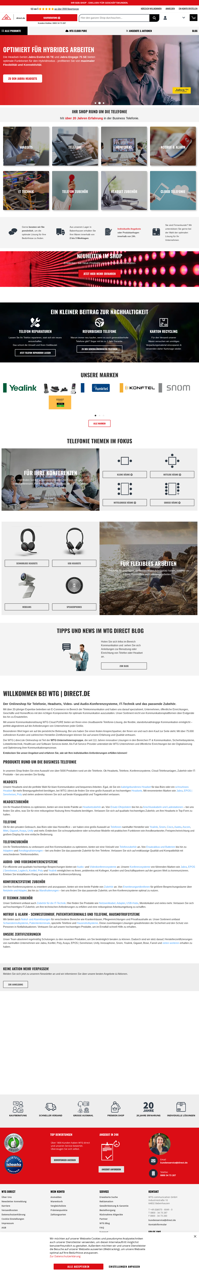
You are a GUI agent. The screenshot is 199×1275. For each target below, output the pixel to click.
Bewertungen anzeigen (65, 1160)
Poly (19, 794)
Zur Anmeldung (15, 984)
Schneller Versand (50, 1115)
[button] (174, 17)
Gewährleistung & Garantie (114, 1205)
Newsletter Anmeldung (14, 1201)
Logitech (23, 870)
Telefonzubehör (128, 847)
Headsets (137, 790)
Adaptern (8, 850)
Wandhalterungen (49, 890)
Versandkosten (10, 1210)
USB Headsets (74, 563)
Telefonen (116, 827)
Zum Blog (124, 666)
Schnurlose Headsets (26, 563)
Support (104, 1231)
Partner (104, 1218)
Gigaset (14, 830)
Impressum (8, 1223)
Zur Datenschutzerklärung (65, 1256)
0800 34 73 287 (168, 1175)
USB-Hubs (132, 903)
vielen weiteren (170, 943)
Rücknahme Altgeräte (111, 1214)
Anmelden (170, 8)
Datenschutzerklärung (13, 1214)
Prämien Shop (115, 1115)
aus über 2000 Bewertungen (66, 8)
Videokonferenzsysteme (103, 867)
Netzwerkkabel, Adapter (112, 903)
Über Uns (7, 1197)
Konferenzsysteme (140, 867)
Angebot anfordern (111, 1169)
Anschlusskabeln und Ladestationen (163, 807)
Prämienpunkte (59, 1210)
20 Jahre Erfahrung (148, 1115)
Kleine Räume (123, 474)
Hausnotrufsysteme (87, 923)
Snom (162, 827)
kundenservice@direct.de (173, 1162)
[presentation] (3, 71)
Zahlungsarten (58, 1214)
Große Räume (171, 502)
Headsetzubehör (92, 807)
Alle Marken (99, 423)
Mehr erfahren (23, 93)
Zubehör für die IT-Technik (51, 903)
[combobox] (109, 17)
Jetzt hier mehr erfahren (99, 274)
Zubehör (108, 886)
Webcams (26, 607)
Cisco (170, 827)
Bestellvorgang (107, 1210)
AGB (4, 1227)
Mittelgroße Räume (124, 502)
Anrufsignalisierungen (31, 850)
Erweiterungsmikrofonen (136, 886)
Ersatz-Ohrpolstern (121, 807)
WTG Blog (105, 1223)
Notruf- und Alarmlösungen (36, 919)
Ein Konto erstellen (188, 8)
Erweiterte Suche (109, 1197)
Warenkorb (57, 1201)
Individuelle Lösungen (181, 1115)
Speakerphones (74, 607)
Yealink (154, 827)
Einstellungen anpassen (124, 1266)
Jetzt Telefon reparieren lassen (35, 352)
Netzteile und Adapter (15, 890)
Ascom (186, 827)
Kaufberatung (51, 17)
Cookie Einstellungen (13, 1218)
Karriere (6, 1205)
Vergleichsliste (58, 1205)
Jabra (179, 790)
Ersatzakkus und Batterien (160, 847)
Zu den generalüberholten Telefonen (99, 349)
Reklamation (106, 1201)
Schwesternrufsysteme (15, 923)
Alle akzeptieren (78, 1266)
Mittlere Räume (171, 474)
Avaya (22, 830)
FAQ (102, 1227)
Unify (30, 830)
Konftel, (33, 870)
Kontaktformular (157, 1224)
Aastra (177, 827)
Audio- (81, 867)
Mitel (5, 830)
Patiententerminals (39, 923)
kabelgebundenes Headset (136, 787)
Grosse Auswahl (83, 1115)
